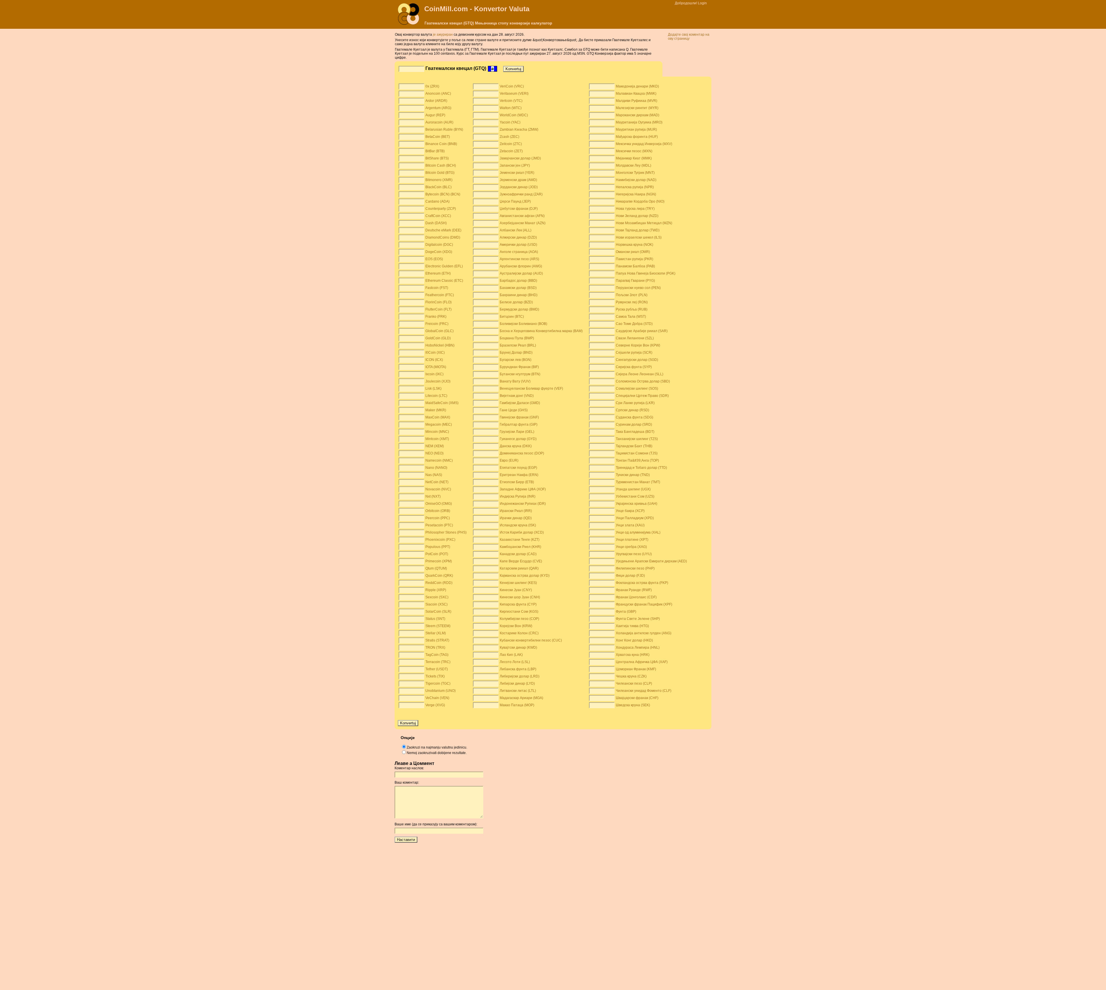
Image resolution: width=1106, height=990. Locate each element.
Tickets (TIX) (435, 676)
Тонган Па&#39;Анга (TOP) (637, 460)
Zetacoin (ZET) (511, 151)
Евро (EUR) (509, 460)
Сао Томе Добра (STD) (634, 324)
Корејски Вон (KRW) (516, 626)
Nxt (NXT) (433, 496)
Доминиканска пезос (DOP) (522, 453)
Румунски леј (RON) (632, 302)
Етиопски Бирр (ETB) (517, 482)
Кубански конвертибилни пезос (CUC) (531, 640)
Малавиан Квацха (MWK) (636, 94)
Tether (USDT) (436, 669)
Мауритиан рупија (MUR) (636, 129)
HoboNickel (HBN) (439, 345)
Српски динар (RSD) (632, 410)
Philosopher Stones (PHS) (446, 532)
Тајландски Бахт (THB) (634, 446)
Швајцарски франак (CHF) (637, 698)
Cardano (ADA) (437, 201)
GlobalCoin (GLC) (439, 331)
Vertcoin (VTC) (511, 101)
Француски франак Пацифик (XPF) (644, 604)
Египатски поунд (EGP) (518, 468)
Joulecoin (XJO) (437, 381)
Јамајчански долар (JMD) (520, 158)
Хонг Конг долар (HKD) (634, 640)
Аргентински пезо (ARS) (519, 259)
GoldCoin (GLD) (438, 338)
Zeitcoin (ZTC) (511, 144)
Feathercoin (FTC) (439, 295)
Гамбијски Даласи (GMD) (520, 403)
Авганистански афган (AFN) (522, 216)
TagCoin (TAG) (436, 655)
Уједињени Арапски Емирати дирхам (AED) (651, 561)
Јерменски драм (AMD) (518, 180)
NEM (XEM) (434, 446)
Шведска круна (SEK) (633, 705)
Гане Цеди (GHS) (514, 410)
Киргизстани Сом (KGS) (519, 612)
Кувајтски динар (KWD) (518, 648)
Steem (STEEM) (437, 626)
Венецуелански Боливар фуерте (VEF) (531, 389)
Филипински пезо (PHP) (635, 568)
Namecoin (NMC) (439, 460)
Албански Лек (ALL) (515, 230)
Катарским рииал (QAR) (519, 568)
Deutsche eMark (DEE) (443, 230)
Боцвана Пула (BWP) (517, 338)
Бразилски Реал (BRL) (518, 345)
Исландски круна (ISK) (518, 525)
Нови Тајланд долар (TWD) (638, 230)
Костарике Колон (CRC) (519, 633)
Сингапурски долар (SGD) (637, 360)
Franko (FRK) (435, 317)
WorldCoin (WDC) (514, 115)
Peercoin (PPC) (437, 518)
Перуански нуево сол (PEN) (638, 288)
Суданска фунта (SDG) (634, 417)
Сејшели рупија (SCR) (634, 353)
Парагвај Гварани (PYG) (635, 281)
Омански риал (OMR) (633, 252)
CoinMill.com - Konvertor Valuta (476, 9)
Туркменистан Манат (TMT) (638, 482)
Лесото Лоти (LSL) (515, 662)
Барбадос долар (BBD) (518, 281)
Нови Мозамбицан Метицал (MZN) (644, 223)
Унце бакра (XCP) (630, 511)
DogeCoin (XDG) (438, 252)
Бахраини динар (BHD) (518, 295)
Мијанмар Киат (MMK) (634, 158)
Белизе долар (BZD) (516, 302)
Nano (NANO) (436, 468)
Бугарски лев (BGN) (515, 360)
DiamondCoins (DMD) (442, 237)
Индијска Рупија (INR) (517, 496)
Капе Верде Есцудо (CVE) (521, 561)
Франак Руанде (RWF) (634, 590)
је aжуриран (443, 35)
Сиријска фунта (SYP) (634, 367)
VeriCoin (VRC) (512, 86)
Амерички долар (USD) (518, 245)
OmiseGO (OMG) (438, 504)
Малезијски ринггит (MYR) (637, 108)
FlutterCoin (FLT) (438, 309)
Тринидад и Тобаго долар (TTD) (641, 468)
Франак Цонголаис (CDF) (636, 597)
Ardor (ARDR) (436, 101)
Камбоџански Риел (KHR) (520, 547)
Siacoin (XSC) (436, 604)
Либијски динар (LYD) (517, 683)
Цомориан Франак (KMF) (636, 669)
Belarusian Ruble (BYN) (444, 129)
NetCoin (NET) (436, 482)
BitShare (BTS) (437, 158)
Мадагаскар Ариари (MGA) (521, 698)
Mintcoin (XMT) (437, 439)
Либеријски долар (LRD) (519, 676)
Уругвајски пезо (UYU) (634, 554)
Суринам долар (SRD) (634, 424)
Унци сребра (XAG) (631, 547)
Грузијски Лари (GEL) (517, 432)
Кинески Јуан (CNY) (516, 590)
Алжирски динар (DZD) (518, 237)
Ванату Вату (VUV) (515, 381)
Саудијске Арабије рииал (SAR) (642, 331)
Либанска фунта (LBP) (518, 669)
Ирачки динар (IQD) (516, 518)
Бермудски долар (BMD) (519, 309)
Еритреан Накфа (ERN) (519, 475)
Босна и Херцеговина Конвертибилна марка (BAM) (541, 331)
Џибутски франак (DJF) (519, 209)
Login (702, 3)
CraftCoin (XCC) (438, 216)
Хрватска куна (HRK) (632, 655)
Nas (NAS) (433, 475)
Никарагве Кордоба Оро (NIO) (640, 201)
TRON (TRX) (435, 648)
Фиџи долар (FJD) (630, 576)
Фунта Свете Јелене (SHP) (638, 619)
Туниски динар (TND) (633, 475)
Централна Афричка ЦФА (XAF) (642, 662)
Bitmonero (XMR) (438, 180)
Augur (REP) (435, 115)
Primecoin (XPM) (438, 561)
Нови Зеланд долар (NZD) (637, 216)
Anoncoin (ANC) (438, 94)
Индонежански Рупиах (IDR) (523, 504)
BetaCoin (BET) (437, 137)
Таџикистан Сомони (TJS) (637, 453)
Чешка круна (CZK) (631, 676)
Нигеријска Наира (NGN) (636, 194)
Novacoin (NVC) (438, 489)
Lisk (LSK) (433, 389)
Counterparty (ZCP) (440, 209)
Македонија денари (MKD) (637, 86)
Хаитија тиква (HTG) (632, 626)
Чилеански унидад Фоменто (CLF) (643, 691)
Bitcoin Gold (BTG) (439, 173)
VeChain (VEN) (437, 698)
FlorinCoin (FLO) (438, 302)
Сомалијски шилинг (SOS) (637, 389)
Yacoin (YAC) (510, 122)
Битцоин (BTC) (512, 317)
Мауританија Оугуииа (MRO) (639, 122)
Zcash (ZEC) (509, 137)
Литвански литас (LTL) (518, 691)
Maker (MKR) (435, 410)
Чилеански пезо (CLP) (634, 683)
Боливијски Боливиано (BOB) (523, 324)
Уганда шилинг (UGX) (633, 489)
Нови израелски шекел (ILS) (639, 237)
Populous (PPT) (437, 547)
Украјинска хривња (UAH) (636, 504)
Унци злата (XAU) (630, 525)
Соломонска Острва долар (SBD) (643, 381)
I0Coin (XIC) (435, 353)
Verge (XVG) (435, 705)
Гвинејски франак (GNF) (519, 417)
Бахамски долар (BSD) (518, 288)
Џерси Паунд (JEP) (515, 201)
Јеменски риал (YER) (517, 173)
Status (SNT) (435, 619)
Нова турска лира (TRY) (635, 209)
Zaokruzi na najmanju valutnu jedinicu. (437, 747)
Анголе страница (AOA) (519, 252)
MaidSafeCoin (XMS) (442, 403)
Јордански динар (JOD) (519, 187)
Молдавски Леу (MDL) (633, 165)
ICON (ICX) (434, 360)
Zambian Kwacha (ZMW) (519, 129)
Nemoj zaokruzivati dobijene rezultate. (437, 753)
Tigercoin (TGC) (437, 683)
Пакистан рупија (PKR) (634, 259)
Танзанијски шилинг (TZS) (637, 439)
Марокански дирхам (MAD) (637, 115)
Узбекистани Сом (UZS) (635, 496)
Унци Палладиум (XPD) (635, 518)
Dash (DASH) (436, 223)
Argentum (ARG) (438, 108)
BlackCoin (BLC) (438, 187)
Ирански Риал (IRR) (516, 511)
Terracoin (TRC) (437, 662)
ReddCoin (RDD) (438, 583)
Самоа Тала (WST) (631, 317)
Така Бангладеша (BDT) (635, 432)
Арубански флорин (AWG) (521, 266)
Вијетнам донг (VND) (517, 396)
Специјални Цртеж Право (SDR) (642, 396)
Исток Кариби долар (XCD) (522, 532)
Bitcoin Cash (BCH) (440, 165)
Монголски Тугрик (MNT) (635, 173)
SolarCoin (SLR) (438, 612)
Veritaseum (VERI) (514, 94)
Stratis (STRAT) (437, 640)
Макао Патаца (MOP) (517, 705)
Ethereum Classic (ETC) (444, 281)
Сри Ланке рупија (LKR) (635, 403)
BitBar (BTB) (435, 151)
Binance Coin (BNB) (441, 144)
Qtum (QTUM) (436, 568)
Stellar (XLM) (435, 633)
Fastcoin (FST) (436, 288)
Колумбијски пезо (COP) (519, 619)
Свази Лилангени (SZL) (635, 338)
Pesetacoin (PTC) (439, 525)
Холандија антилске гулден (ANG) (643, 633)
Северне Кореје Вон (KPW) (638, 345)
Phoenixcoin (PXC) (440, 540)
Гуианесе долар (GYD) (518, 439)
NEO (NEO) (434, 453)
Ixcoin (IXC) (434, 374)
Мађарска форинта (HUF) (637, 137)
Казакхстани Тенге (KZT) (519, 540)
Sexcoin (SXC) (436, 597)
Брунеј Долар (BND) (516, 353)
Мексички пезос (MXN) (634, 151)
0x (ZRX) (432, 86)
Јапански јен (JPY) (515, 165)
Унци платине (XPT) (632, 540)
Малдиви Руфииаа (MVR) (636, 101)
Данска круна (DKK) (516, 446)
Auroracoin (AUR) (439, 122)
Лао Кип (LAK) (511, 655)
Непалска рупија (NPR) (635, 187)
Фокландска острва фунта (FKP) (642, 583)
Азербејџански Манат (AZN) (523, 223)
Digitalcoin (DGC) (439, 245)
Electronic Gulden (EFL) (444, 266)
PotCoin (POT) (436, 554)
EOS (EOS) (434, 259)
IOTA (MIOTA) (435, 367)
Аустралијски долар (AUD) (521, 273)
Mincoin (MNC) (437, 432)
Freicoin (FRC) (436, 324)
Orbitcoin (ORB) (437, 511)
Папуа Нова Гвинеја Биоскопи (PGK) (645, 273)
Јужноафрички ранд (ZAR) (521, 194)
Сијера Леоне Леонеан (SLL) (639, 374)
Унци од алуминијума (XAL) (638, 532)
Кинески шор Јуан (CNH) (520, 597)
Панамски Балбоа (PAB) (635, 266)
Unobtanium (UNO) (440, 691)
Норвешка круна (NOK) (634, 245)
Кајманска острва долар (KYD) (525, 576)
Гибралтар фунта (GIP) (518, 424)
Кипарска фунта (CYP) (518, 604)
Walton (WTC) (511, 108)
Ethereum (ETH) (438, 273)
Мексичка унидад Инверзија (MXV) (644, 144)
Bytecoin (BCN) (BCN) (442, 194)
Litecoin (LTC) (436, 396)
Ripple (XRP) (435, 590)
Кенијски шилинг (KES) (518, 583)
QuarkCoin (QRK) (439, 576)
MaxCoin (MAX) (437, 417)
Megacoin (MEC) (438, 424)
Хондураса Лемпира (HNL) (638, 648)
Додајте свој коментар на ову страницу (688, 37)
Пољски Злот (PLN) (631, 295)
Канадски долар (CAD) (518, 554)
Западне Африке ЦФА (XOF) (523, 489)
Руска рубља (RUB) (631, 309)
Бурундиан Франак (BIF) (519, 367)
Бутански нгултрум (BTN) (520, 374)
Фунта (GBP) (626, 612)
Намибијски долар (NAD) (636, 180)
